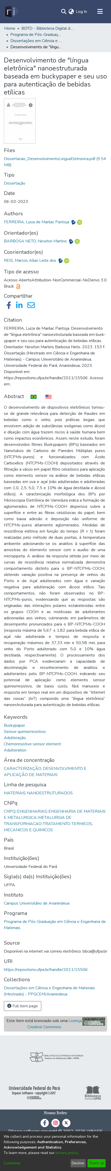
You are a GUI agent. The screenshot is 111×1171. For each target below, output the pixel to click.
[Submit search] (63, 12)
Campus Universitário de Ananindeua (36, 903)
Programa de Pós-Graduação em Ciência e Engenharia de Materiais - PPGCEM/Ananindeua (36, 34)
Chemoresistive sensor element (32, 744)
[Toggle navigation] (100, 12)
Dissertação (14, 183)
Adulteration (15, 750)
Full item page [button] (24, 1006)
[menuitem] (71, 12)
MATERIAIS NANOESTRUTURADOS (38, 793)
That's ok (96, 1163)
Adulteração (15, 738)
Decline (78, 1163)
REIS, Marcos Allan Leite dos (30, 260)
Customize (12, 1163)
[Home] (11, 11)
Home (9, 28)
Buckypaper (14, 725)
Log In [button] (82, 11)
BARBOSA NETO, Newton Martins (36, 241)
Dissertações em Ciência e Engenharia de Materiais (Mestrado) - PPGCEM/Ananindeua (36, 41)
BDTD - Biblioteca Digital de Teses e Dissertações (47, 28)
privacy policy (66, 1152)
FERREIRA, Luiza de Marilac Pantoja (37, 222)
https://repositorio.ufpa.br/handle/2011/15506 (46, 969)
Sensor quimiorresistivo (25, 731)
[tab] (33, 396)
